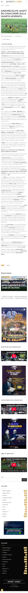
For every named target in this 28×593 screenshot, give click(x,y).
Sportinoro (13, 580)
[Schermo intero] (25, 470)
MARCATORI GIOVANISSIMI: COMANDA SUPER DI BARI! (21, 297)
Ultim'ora (8, 39)
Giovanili (7, 5)
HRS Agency (16, 586)
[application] (14, 465)
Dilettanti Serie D (6, 277)
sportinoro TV (5, 511)
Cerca (2, 477)
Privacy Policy (10, 581)
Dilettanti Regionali (6, 490)
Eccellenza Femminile (7, 497)
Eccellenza (4, 495)
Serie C (3, 509)
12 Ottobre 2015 (18, 36)
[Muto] (23, 470)
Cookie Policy (17, 581)
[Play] (2, 470)
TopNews (8, 265)
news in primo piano (6, 502)
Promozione (5, 504)
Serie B (4, 507)
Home (2, 5)
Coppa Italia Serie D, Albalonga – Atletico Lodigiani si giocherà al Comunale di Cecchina (14, 283)
